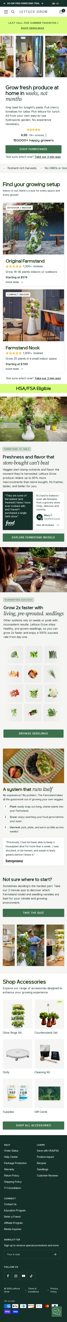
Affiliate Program (13, 1222)
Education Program (15, 1210)
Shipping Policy (13, 1181)
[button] (24, 266)
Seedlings (42, 1169)
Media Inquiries (12, 1229)
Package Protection (15, 1163)
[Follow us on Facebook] (8, 1276)
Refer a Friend (12, 1216)
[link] (33, 157)
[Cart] (61, 11)
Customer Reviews (47, 1175)
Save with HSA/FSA (48, 1150)
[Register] (55, 1254)
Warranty (9, 1169)
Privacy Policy (54, 1290)
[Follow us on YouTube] (23, 1276)
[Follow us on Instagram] (16, 1276)
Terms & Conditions (33, 1290)
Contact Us (10, 1204)
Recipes (41, 1163)
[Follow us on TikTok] (31, 1276)
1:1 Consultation (12, 1187)
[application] (57, 1312)
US (55, 3)
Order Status (11, 1150)
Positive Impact (45, 1156)
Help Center (11, 1156)
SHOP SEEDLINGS (32, 28)
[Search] (12, 11)
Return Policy (11, 1175)
